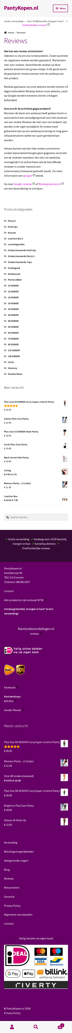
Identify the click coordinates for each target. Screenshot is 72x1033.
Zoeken (36, 1027)
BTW (41, 600)
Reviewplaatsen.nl (50, 184)
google (27, 175)
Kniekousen (14, 273)
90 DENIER (13, 344)
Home (11, 32)
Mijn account (12, 1027)
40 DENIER (13, 320)
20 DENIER (13, 303)
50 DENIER (13, 326)
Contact (9, 591)
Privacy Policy (12, 905)
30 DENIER (13, 315)
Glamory (12, 368)
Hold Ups (13, 226)
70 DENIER (13, 338)
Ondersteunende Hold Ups (22, 250)
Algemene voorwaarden (18, 914)
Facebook (9, 687)
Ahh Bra (8, 701)
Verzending (10, 842)
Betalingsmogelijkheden (19, 851)
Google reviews (23, 184)
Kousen (12, 232)
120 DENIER (14, 350)
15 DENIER (13, 285)
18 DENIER (13, 297)
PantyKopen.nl (21, 7)
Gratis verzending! (14, 21)
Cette (11, 362)
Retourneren (11, 887)
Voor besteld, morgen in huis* (45, 21)
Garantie (9, 896)
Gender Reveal (12, 710)
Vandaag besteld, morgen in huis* (24, 609)
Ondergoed (14, 268)
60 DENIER (13, 332)
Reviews (9, 878)
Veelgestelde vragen (16, 860)
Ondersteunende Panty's (21, 256)
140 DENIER (14, 356)
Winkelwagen (55, 1024)
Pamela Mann (15, 374)
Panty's (12, 220)
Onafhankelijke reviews (34, 25)
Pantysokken (15, 279)
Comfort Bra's (15, 238)
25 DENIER (13, 309)
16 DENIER (13, 291)
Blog (7, 869)
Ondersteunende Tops (20, 262)
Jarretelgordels (16, 244)
